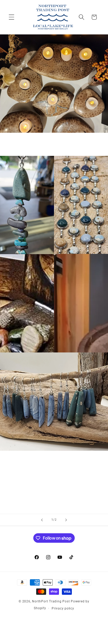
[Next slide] (66, 520)
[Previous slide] (42, 520)
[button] (11, 17)
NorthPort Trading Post (51, 601)
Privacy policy (63, 608)
